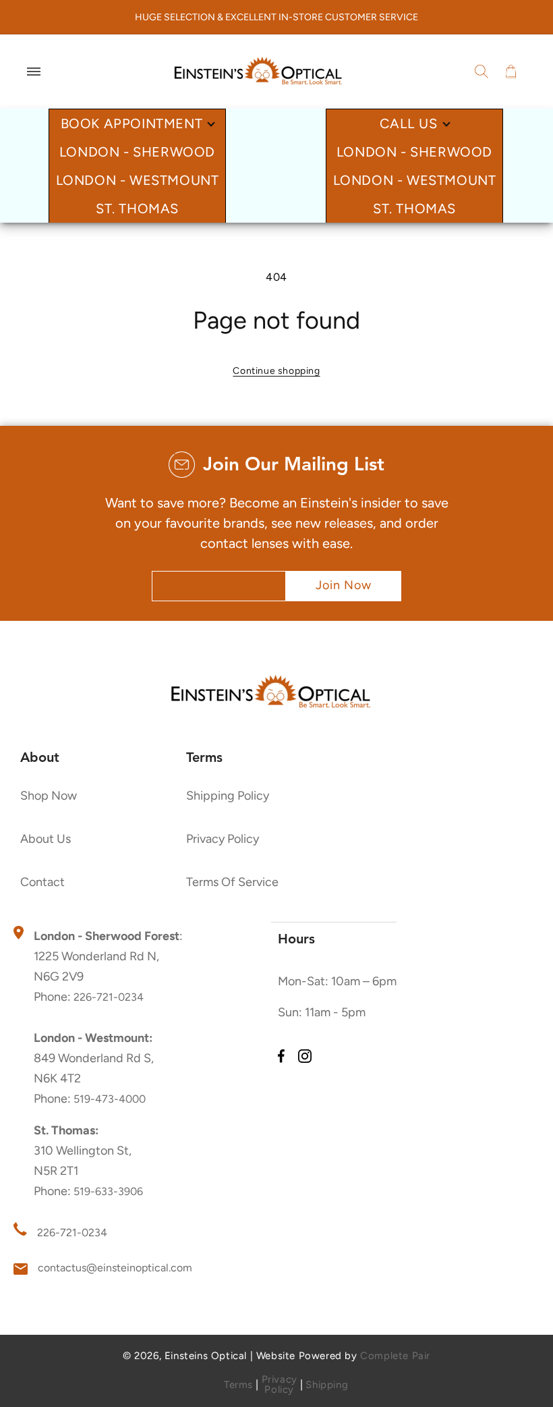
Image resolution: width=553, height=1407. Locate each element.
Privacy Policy (222, 839)
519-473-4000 (110, 1099)
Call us (409, 123)
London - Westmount (137, 180)
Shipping (326, 1385)
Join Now (344, 585)
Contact (42, 882)
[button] (34, 71)
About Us (45, 839)
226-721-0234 (109, 997)
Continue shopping (276, 371)
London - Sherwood (137, 152)
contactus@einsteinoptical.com (115, 1267)
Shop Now (48, 796)
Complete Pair (395, 1356)
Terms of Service (232, 882)
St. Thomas (137, 208)
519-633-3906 (108, 1191)
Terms (238, 1385)
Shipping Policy (227, 796)
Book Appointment (132, 123)
